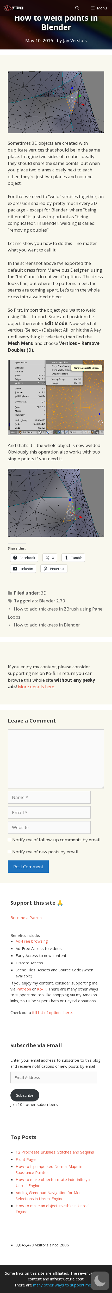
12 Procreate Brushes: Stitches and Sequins (55, 1152)
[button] (100, 1281)
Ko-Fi (41, 989)
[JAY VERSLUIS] (14, 8)
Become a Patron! (26, 917)
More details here (36, 687)
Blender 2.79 (52, 601)
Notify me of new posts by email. (45, 852)
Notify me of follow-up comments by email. (57, 840)
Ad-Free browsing (32, 941)
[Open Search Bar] (77, 8)
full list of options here (52, 1012)
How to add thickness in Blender (47, 625)
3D (44, 593)
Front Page (26, 1159)
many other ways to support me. (62, 1285)
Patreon (23, 989)
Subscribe (25, 1095)
